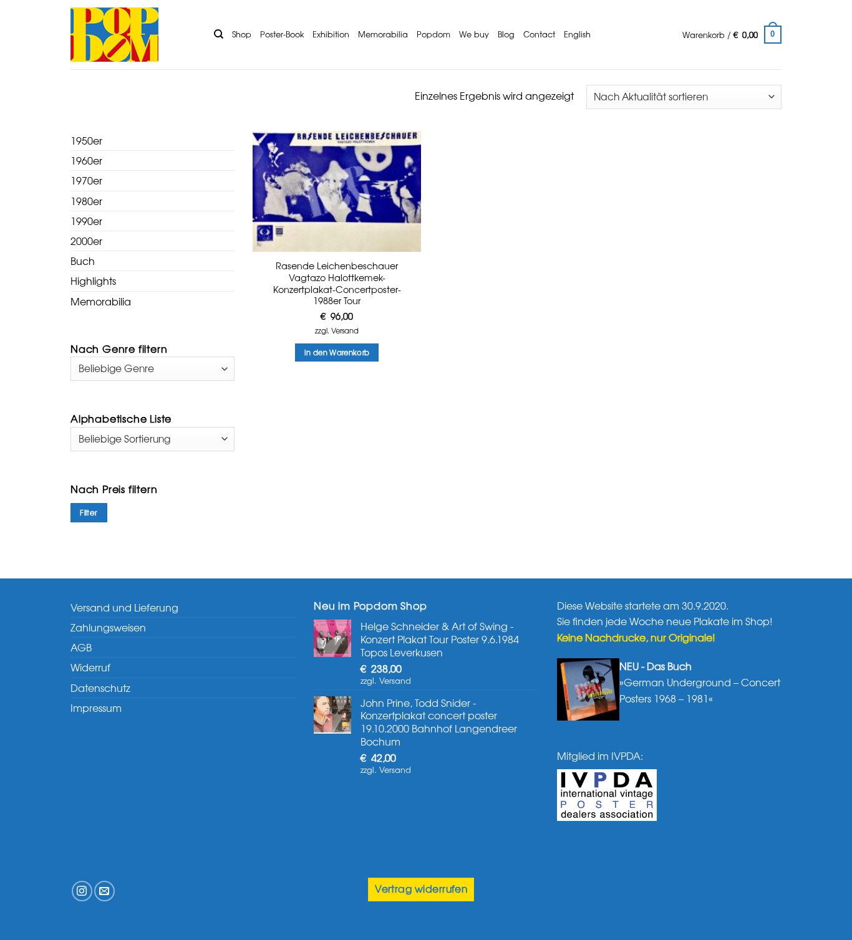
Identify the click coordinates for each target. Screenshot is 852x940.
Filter (88, 512)
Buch (82, 260)
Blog (506, 34)
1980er (86, 200)
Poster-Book (282, 34)
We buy (474, 34)
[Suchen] (218, 34)
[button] (732, 34)
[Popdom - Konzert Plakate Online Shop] (132, 34)
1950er (86, 140)
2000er (86, 240)
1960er (86, 160)
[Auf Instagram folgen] (82, 891)
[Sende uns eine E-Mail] (104, 891)
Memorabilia (383, 34)
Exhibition (330, 34)
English (577, 34)
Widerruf (90, 666)
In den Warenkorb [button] (337, 352)
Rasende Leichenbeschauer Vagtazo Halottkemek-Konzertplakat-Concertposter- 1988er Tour (337, 283)
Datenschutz (100, 687)
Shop (241, 34)
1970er (86, 180)
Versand (345, 330)
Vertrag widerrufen (421, 888)
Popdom (433, 34)
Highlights (93, 280)
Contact (539, 34)
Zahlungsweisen (108, 627)
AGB (81, 647)
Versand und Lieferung (124, 607)
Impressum (96, 707)
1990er (86, 220)
